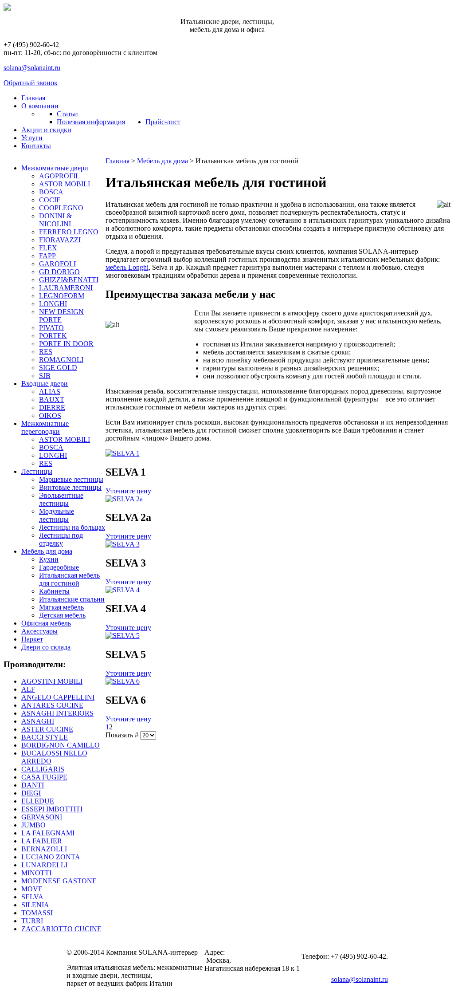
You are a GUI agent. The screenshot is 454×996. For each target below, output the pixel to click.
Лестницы (36, 471)
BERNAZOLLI (44, 849)
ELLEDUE (37, 801)
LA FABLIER (41, 841)
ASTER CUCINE (47, 729)
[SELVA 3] (123, 544)
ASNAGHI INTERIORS (57, 713)
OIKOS (50, 415)
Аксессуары (39, 631)
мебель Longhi (127, 267)
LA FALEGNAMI (47, 833)
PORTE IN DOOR (66, 343)
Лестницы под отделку (61, 539)
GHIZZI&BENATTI (68, 279)
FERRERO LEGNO (68, 232)
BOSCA (51, 192)
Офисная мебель (46, 623)
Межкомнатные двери (54, 168)
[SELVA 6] (123, 681)
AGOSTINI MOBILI (51, 681)
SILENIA (35, 905)
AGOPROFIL (59, 176)
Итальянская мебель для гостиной (69, 579)
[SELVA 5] (123, 635)
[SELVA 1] (123, 453)
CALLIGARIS (42, 769)
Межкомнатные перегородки (45, 427)
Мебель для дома (46, 551)
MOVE (32, 889)
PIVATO (51, 327)
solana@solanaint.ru (32, 67)
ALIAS (49, 391)
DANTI (32, 785)
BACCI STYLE (44, 737)
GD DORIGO (59, 272)
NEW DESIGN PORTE (61, 315)
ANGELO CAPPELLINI (57, 697)
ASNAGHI (37, 721)
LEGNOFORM (61, 295)
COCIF (49, 200)
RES (45, 351)
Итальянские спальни (72, 599)
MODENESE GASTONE (59, 881)
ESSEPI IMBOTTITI (51, 809)
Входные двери (44, 383)
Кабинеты (54, 591)
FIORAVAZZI (60, 240)
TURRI (32, 921)
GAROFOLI (57, 264)
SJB (45, 375)
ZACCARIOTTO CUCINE (61, 929)
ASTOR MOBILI (64, 184)
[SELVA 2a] (124, 499)
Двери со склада (45, 647)
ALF (28, 689)
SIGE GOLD (58, 367)
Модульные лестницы (56, 515)
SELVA (32, 897)
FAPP (47, 256)
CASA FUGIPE (44, 777)
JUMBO (33, 825)
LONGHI (53, 303)
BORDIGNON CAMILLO (60, 745)
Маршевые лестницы (71, 479)
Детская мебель (62, 615)
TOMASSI (37, 913)
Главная (117, 161)
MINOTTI (36, 873)
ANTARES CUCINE (52, 705)
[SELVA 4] (123, 590)
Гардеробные (59, 567)
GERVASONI (41, 817)
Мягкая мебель (61, 607)
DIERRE (52, 407)
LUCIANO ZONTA (50, 857)
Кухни (49, 559)
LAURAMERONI (66, 287)
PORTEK (53, 335)
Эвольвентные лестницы (61, 499)
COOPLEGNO (61, 208)
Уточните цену (128, 491)
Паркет (32, 639)
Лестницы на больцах (72, 527)
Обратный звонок (31, 83)
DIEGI (31, 793)
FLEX (48, 248)
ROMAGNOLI (61, 359)
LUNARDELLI (44, 865)
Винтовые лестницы (70, 487)
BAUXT (51, 399)
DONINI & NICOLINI (55, 220)
